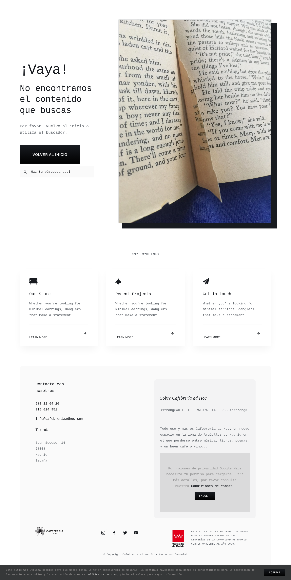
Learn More (38, 337)
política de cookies (102, 574)
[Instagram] (103, 533)
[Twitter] (125, 533)
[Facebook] (114, 533)
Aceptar (275, 572)
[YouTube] (136, 533)
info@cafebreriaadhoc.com (59, 419)
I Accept (205, 495)
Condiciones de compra (212, 486)
